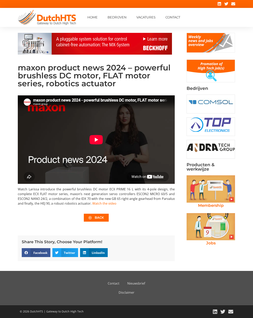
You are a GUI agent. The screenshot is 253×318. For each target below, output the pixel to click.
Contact (172, 17)
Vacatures (146, 17)
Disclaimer (126, 292)
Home (92, 17)
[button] (36, 252)
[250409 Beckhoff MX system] (95, 53)
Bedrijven (117, 17)
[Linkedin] (219, 4)
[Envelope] (233, 4)
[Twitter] (226, 4)
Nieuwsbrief (136, 283)
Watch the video (104, 203)
